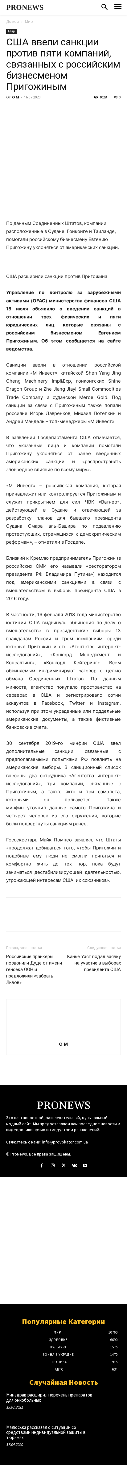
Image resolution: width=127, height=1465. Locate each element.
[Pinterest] (41, 111)
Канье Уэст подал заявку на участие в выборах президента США (94, 963)
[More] (69, 111)
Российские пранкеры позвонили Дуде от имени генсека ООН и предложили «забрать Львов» (34, 969)
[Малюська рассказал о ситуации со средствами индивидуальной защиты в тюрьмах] (109, 1435)
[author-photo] (63, 1035)
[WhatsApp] (55, 111)
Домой (12, 21)
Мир (29, 21)
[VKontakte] (74, 1165)
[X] (26, 111)
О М (15, 97)
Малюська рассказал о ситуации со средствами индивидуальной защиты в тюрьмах (46, 1432)
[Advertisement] (63, 1240)
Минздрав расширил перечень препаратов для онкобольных (49, 1397)
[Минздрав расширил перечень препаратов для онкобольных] (109, 1402)
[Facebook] (12, 111)
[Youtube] (85, 1165)
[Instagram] (52, 1165)
